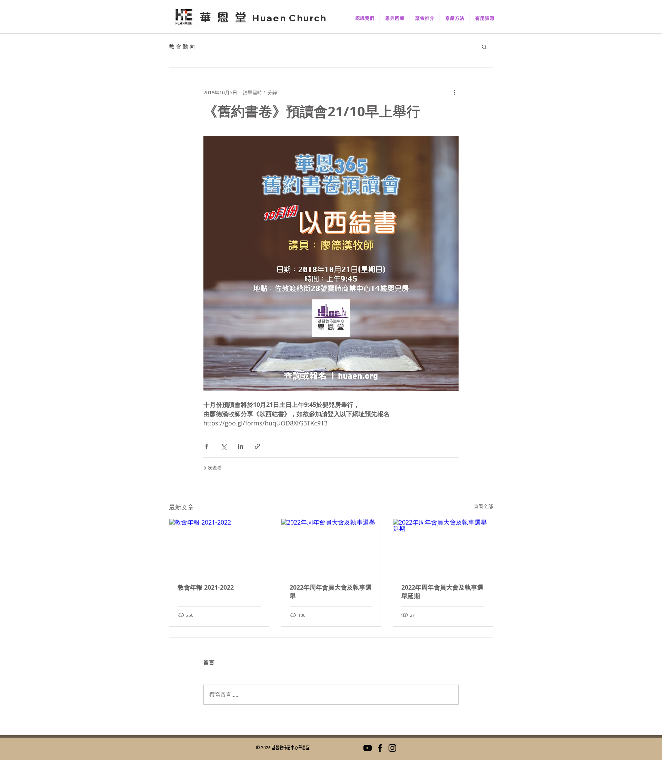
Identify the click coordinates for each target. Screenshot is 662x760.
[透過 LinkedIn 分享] (240, 446)
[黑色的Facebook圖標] (380, 748)
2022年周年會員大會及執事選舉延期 (442, 591)
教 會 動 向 (182, 46)
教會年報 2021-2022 (206, 587)
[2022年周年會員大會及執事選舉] (331, 547)
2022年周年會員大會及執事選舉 (331, 591)
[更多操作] (454, 92)
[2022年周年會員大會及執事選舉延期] (443, 547)
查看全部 (483, 506)
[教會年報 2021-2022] (219, 547)
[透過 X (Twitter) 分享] (223, 446)
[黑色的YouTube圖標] (367, 748)
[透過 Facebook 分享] (206, 446)
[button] (484, 46)
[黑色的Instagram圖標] (392, 748)
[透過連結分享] (257, 446)
